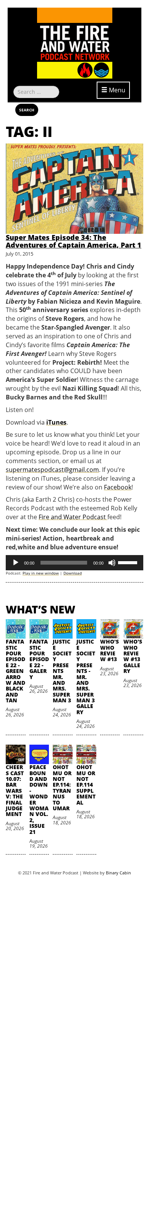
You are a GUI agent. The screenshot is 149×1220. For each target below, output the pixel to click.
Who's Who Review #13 (109, 650)
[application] (74, 562)
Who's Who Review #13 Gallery (132, 656)
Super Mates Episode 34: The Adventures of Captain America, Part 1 (73, 241)
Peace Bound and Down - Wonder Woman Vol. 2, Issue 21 (39, 799)
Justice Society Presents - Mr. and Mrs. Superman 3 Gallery (85, 677)
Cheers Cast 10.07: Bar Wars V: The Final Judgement (15, 790)
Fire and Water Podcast (73, 517)
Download (72, 573)
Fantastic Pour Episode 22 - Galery (39, 659)
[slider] (128, 562)
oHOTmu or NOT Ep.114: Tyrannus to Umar (62, 787)
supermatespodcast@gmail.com (52, 469)
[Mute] (112, 563)
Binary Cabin (118, 873)
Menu (116, 90)
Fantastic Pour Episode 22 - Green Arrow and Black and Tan (15, 671)
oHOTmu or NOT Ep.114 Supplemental (86, 784)
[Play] (15, 563)
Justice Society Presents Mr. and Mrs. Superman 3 (62, 671)
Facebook (117, 487)
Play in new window (41, 573)
